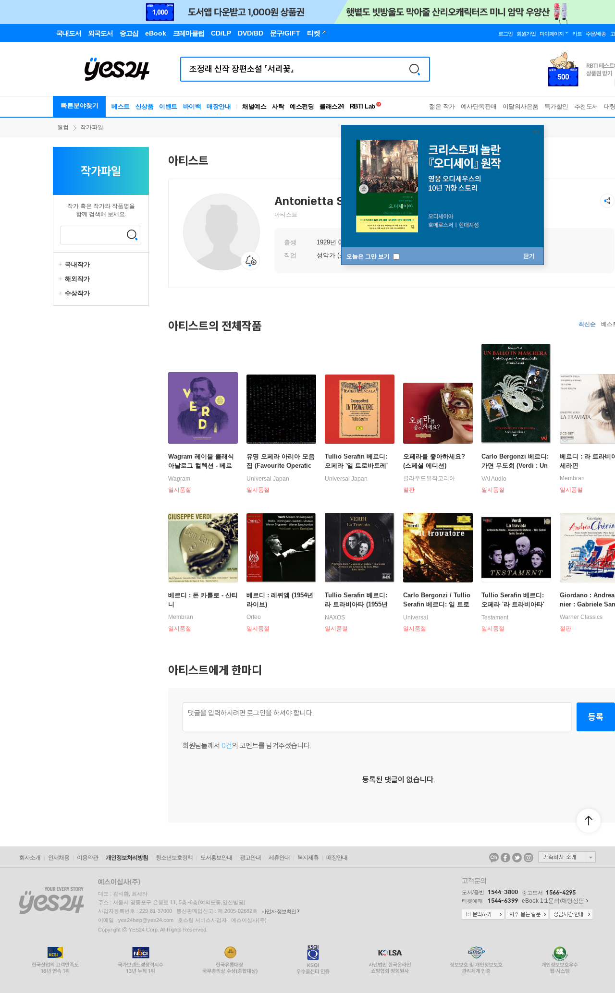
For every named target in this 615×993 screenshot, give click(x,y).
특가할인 (556, 106)
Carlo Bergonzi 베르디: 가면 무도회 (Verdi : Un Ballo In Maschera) (515, 465)
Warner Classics (581, 617)
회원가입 (526, 33)
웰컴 (63, 127)
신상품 (144, 106)
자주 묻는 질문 (527, 914)
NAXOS (335, 617)
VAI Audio (493, 478)
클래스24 (332, 106)
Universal (415, 617)
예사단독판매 (479, 106)
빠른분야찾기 (79, 105)
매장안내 (219, 106)
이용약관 (87, 857)
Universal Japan (267, 478)
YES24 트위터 (517, 857)
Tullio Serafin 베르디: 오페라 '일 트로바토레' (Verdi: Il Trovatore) (356, 465)
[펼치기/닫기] (61, 264)
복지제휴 (308, 857)
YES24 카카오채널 (494, 857)
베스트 (120, 106)
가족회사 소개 (567, 857)
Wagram (179, 478)
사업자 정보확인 (278, 911)
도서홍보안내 (216, 857)
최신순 (587, 324)
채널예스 (254, 106)
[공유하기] (607, 200)
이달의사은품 (521, 106)
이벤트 (168, 106)
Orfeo (253, 617)
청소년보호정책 (174, 857)
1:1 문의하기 (483, 914)
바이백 (192, 106)
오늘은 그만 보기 (368, 256)
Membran (572, 478)
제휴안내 (279, 857)
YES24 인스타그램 (528, 857)
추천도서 (586, 106)
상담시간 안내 (571, 914)
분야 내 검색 (132, 235)
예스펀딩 (302, 106)
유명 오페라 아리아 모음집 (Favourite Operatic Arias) (280, 465)
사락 (278, 106)
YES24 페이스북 (505, 857)
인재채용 (58, 857)
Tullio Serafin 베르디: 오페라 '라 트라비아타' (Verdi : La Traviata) (512, 604)
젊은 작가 (442, 106)
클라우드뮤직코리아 (429, 478)
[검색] (414, 69)
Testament (494, 617)
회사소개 (29, 857)
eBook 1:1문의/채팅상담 (553, 900)
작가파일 (91, 127)
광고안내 (250, 857)
